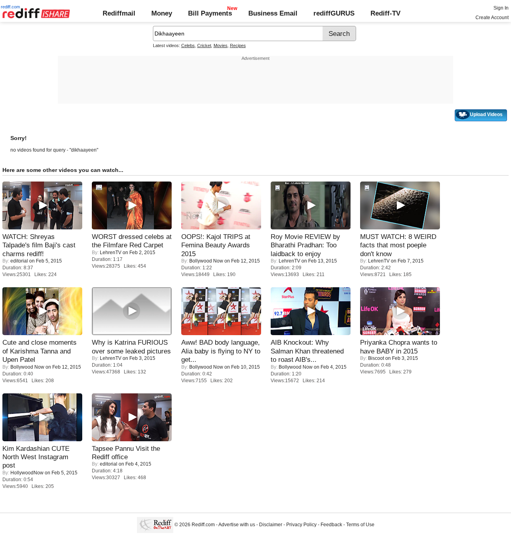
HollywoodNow (27, 473)
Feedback (331, 525)
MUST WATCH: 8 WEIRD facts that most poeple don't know (398, 245)
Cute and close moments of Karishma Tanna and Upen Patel (39, 351)
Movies (221, 45)
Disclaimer (270, 525)
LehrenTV (110, 252)
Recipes (238, 45)
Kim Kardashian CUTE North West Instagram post (35, 457)
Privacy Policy (301, 525)
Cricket (204, 45)
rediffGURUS (334, 13)
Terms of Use (360, 525)
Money (161, 13)
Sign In (501, 8)
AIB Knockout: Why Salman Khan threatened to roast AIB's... (307, 351)
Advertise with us (236, 525)
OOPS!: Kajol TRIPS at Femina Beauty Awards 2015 (215, 245)
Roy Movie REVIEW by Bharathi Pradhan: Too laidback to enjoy (305, 245)
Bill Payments (210, 13)
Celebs (188, 45)
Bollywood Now (206, 261)
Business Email (272, 13)
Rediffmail (119, 13)
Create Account (492, 17)
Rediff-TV (385, 13)
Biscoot (376, 358)
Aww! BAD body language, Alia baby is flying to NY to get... (220, 351)
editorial (19, 261)
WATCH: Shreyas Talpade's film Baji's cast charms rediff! (38, 245)
